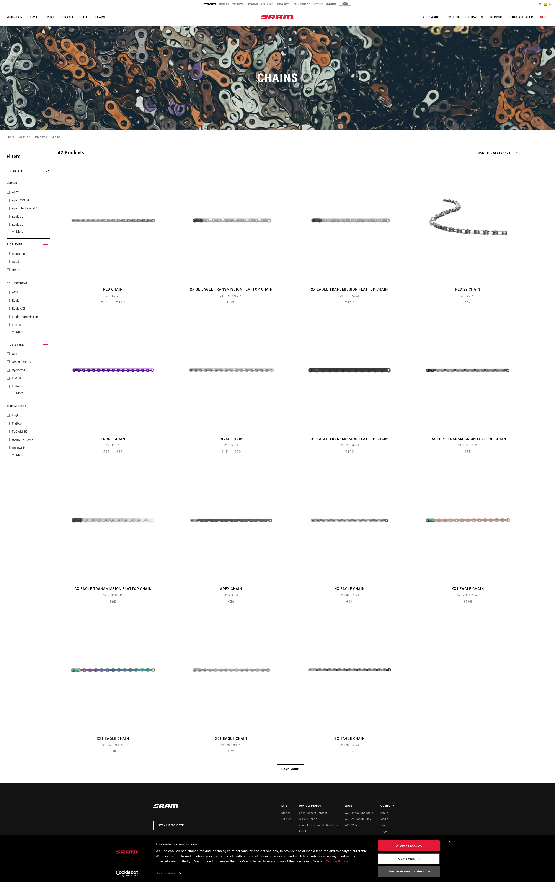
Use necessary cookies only (409, 871)
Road (51, 17)
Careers (385, 825)
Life (85, 17)
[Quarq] (267, 4)
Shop (544, 17)
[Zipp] (252, 4)
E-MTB (35, 17)
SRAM (10, 137)
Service (496, 17)
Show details (165, 873)
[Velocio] (318, 4)
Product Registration (465, 17)
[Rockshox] (224, 4)
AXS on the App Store (359, 813)
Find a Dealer (521, 17)
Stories (285, 813)
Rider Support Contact (312, 813)
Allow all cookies (409, 846)
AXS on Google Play (358, 819)
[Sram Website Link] (277, 17)
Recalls (302, 831)
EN (550, 4)
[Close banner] (449, 841)
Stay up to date (171, 825)
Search (433, 17)
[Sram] (210, 4)
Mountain (15, 17)
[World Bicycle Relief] (345, 4)
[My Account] (540, 5)
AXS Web (351, 825)
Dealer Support (308, 819)
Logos (384, 831)
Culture (286, 819)
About (384, 813)
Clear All (15, 171)
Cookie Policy (337, 861)
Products (41, 137)
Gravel (68, 17)
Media (384, 819)
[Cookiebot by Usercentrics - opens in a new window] (127, 873)
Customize (406, 859)
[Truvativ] (238, 4)
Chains (55, 137)
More (19, 231)
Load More (290, 769)
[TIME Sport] (283, 4)
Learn (100, 17)
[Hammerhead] (301, 4)
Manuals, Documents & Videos (318, 825)
